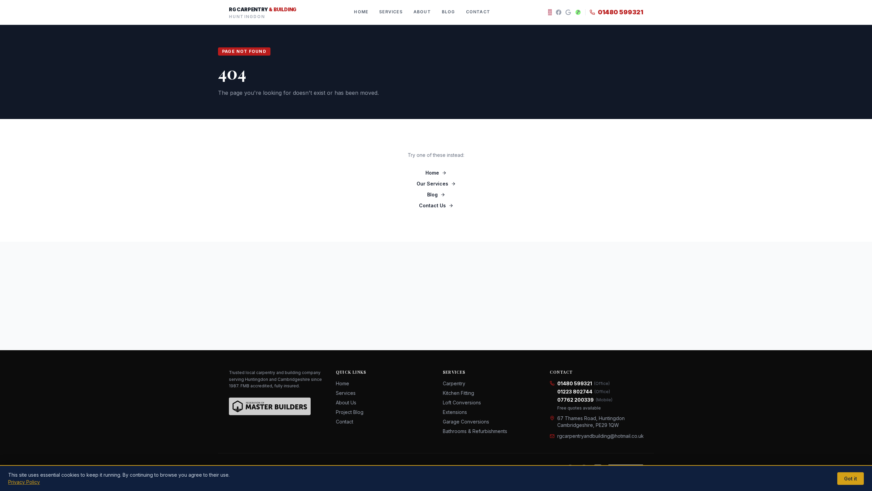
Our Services (432, 184)
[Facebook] (558, 12)
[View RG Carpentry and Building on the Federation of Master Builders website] (270, 406)
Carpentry (454, 383)
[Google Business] (568, 12)
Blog (448, 11)
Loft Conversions (462, 402)
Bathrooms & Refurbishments (475, 431)
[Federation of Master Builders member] (550, 12)
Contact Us (432, 205)
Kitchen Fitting (458, 393)
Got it (850, 478)
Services (391, 11)
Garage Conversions (466, 422)
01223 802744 (583, 392)
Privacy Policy (24, 482)
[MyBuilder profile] (578, 12)
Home (361, 11)
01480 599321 (620, 12)
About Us (346, 402)
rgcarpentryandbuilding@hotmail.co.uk (600, 436)
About (422, 11)
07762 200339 (584, 400)
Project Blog (349, 412)
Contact (478, 11)
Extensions (455, 412)
